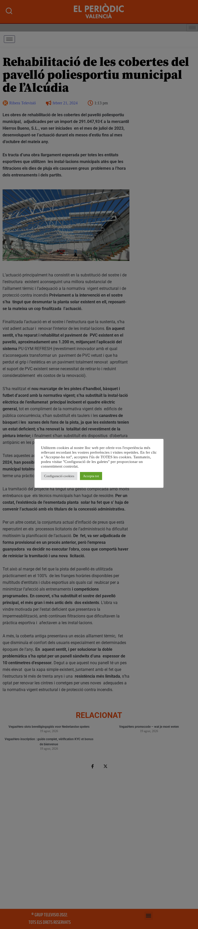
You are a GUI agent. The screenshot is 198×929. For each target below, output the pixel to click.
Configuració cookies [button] (59, 476)
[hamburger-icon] (9, 39)
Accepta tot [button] (91, 476)
